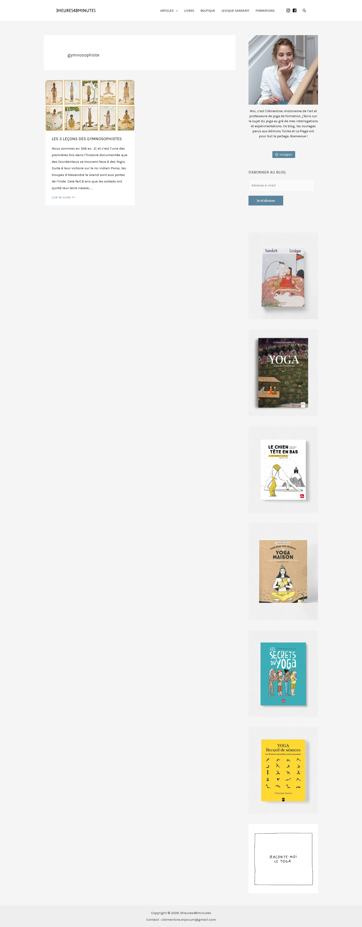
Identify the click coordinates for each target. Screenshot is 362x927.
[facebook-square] (295, 10)
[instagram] (289, 10)
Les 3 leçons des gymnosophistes (87, 138)
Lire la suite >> (63, 197)
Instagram (286, 154)
